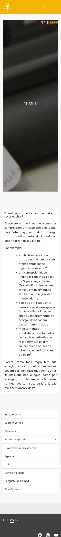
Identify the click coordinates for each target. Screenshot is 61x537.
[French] (47, 22)
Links (8, 464)
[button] (44, 7)
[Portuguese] (52, 22)
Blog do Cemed (14, 414)
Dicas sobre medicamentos (21, 448)
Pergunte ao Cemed (17, 481)
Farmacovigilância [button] (15, 439)
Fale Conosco (13, 489)
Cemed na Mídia (14, 472)
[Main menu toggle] (54, 7)
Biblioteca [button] (11, 431)
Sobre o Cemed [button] (14, 422)
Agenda (9, 456)
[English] (43, 22)
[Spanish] (56, 22)
